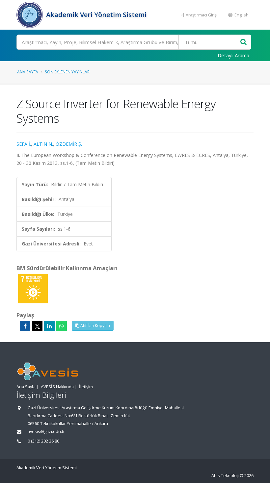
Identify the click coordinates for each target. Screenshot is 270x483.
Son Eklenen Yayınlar (67, 71)
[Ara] (243, 42)
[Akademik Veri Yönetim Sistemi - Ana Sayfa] (30, 15)
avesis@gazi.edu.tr (46, 431)
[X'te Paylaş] (37, 326)
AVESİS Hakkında (57, 387)
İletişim (86, 387)
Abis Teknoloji (225, 475)
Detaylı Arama (233, 55)
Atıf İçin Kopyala (94, 325)
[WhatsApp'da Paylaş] (61, 326)
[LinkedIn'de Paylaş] (49, 326)
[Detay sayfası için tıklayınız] (32, 288)
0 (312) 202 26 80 (43, 441)
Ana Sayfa (27, 71)
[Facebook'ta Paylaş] (25, 326)
